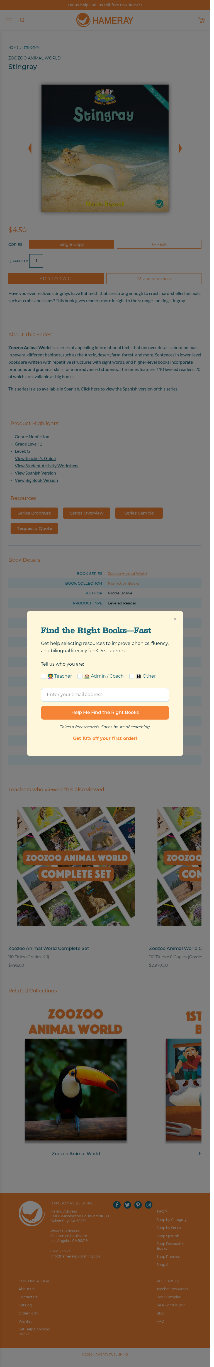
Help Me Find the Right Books (105, 712)
